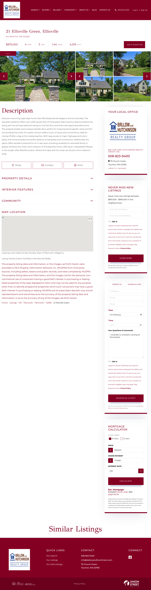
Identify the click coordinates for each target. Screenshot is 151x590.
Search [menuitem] (34, 10)
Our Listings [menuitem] (52, 560)
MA (20, 303)
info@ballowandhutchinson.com (96, 560)
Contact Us (112, 168)
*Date (110, 310)
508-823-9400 (123, 10)
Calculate (126, 481)
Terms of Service (119, 408)
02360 (49, 303)
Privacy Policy (125, 248)
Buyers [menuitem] (45, 10)
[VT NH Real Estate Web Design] (131, 583)
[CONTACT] (134, 44)
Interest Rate (115, 466)
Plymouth (28, 303)
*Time (110, 320)
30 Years (115, 439)
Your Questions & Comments (120, 330)
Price (110, 445)
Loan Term (113, 435)
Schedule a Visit (134, 284)
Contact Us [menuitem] (104, 10)
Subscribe (126, 258)
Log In (135, 10)
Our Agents (122, 168)
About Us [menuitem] (83, 10)
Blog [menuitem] (94, 10)
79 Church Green (90, 566)
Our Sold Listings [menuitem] (54, 564)
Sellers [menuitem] (56, 10)
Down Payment (115, 456)
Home (5, 303)
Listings (13, 303)
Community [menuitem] (69, 10)
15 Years (126, 439)
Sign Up (144, 10)
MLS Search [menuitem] (51, 556)
